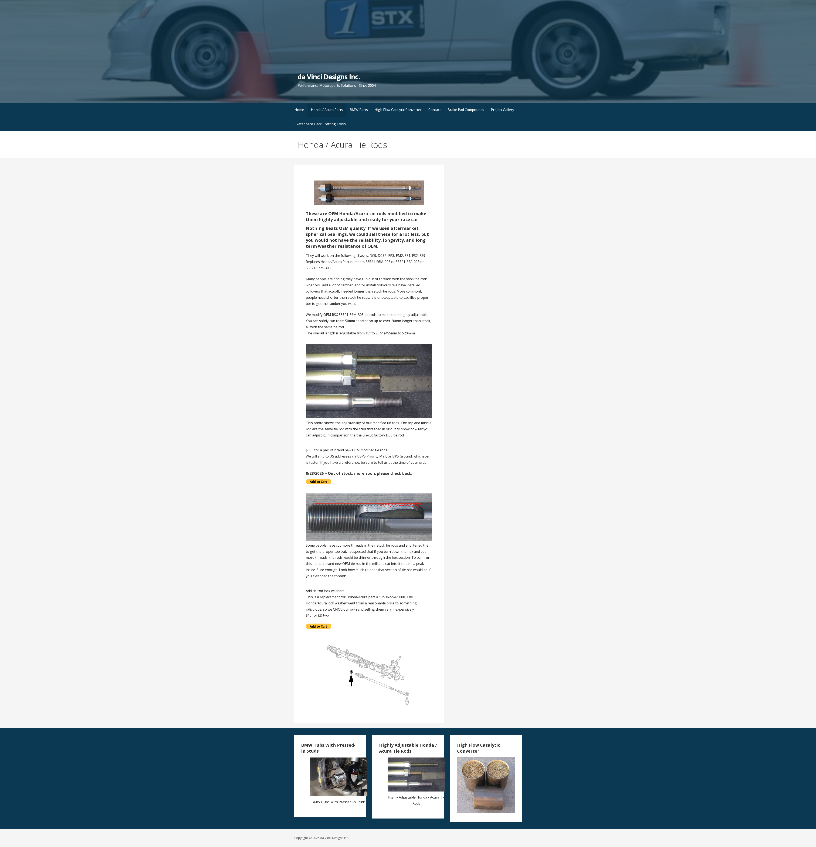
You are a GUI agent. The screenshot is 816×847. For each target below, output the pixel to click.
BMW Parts (359, 109)
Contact (434, 109)
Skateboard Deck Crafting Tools (320, 124)
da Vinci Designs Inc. (329, 76)
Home (299, 109)
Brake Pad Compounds (466, 109)
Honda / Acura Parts (327, 109)
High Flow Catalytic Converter (398, 109)
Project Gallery (502, 109)
